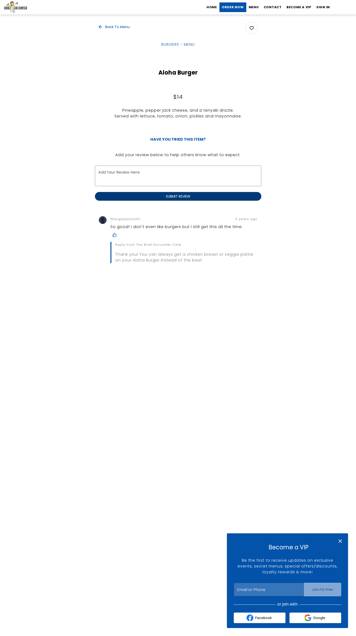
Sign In (323, 7)
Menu (254, 7)
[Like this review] (115, 235)
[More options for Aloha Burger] (251, 28)
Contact (273, 7)
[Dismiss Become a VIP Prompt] (340, 541)
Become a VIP (298, 7)
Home (212, 7)
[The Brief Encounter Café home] (25, 7)
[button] (114, 26)
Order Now (233, 7)
